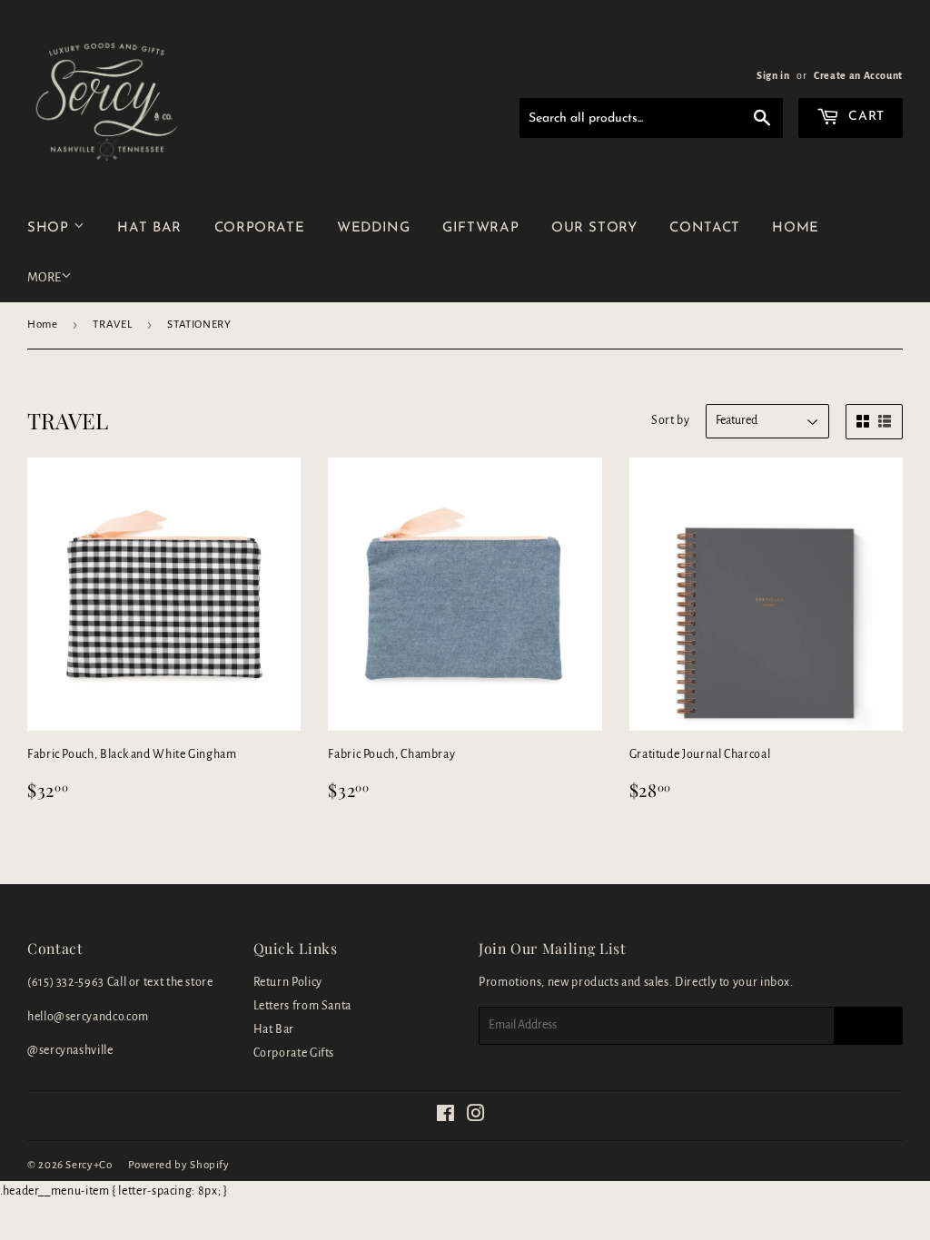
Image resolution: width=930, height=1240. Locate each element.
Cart (865, 116)
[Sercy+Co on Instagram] (476, 1116)
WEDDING (373, 228)
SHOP (50, 228)
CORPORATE (259, 228)
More (44, 277)
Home (42, 324)
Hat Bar (273, 1029)
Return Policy (287, 982)
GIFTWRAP (480, 228)
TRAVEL (112, 324)
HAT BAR (149, 228)
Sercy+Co (88, 1165)
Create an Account (858, 75)
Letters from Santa (302, 1005)
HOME (795, 228)
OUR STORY (594, 228)
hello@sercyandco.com (88, 1016)
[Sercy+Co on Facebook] (446, 1116)
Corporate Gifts (294, 1053)
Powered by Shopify (179, 1165)
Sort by (670, 420)
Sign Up (868, 1025)
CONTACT (704, 228)
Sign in (773, 75)
